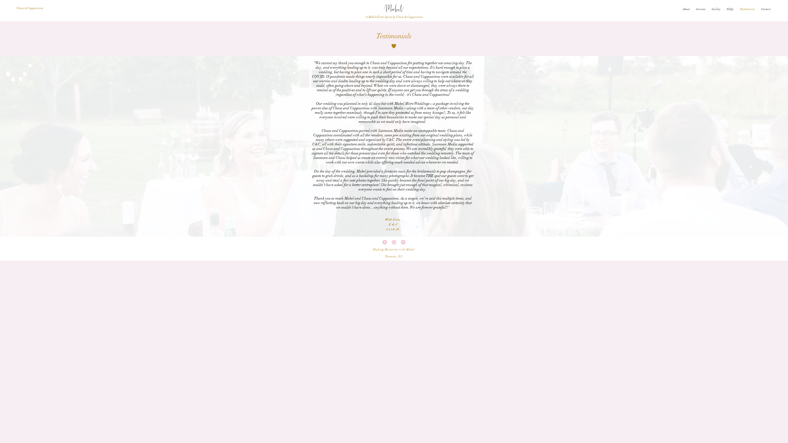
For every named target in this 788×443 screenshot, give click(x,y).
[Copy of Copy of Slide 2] (396, 228)
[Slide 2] (388, 228)
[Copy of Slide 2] (392, 228)
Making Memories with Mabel (394, 249)
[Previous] (22, 146)
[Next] (765, 146)
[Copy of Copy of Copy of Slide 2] (400, 228)
